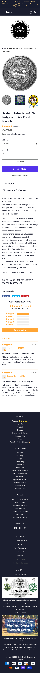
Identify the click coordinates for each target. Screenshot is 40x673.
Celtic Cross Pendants (20, 470)
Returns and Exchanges (14, 190)
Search (20, 439)
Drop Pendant (20, 514)
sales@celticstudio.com (20, 563)
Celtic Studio (22, 657)
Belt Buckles (20, 476)
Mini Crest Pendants (20, 505)
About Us (20, 424)
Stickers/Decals (20, 485)
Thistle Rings (20, 462)
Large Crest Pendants (20, 499)
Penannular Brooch (20, 517)
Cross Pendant (20, 508)
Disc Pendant (20, 502)
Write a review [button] (20, 330)
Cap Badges (20, 456)
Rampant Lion (20, 488)
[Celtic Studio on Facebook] (15, 528)
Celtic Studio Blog (20, 574)
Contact (20, 427)
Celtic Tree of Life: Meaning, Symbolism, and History (20, 600)
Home (4, 48)
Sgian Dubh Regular (20, 479)
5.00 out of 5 (26, 306)
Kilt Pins (20, 453)
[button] (7, 126)
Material (5, 140)
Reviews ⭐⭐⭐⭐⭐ (20, 421)
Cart (35, 12)
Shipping (5, 134)
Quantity (5, 150)
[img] (7, 345)
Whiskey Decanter (20, 482)
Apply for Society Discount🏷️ (20, 442)
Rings (20, 459)
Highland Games (20, 613)
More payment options (20, 175)
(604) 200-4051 (20, 559)
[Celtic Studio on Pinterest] (20, 528)
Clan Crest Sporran (20, 474)
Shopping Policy (20, 436)
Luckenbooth (20, 468)
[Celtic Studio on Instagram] (25, 528)
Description (9, 183)
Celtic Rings (20, 464)
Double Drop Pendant (20, 511)
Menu (9, 12)
